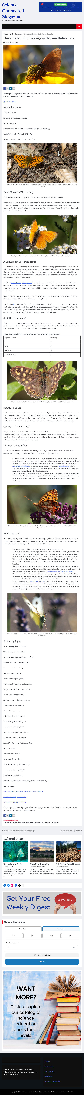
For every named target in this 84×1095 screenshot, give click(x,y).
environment (39, 822)
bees (14, 304)
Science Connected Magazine (13, 10)
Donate (42, 961)
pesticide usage (64, 466)
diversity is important (21, 283)
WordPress (71, 1092)
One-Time (23, 929)
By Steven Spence (9, 102)
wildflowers (55, 822)
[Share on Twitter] (7, 88)
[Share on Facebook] (4, 88)
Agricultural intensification (21, 466)
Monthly (61, 929)
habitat (47, 822)
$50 (70, 935)
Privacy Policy (49, 1071)
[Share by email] (13, 88)
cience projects (39, 581)
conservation (30, 822)
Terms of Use (49, 1066)
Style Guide (48, 1076)
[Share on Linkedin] (10, 88)
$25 (51, 935)
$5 (14, 935)
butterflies (21, 822)
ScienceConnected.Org (52, 1081)
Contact (47, 1061)
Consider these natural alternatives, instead (59, 571)
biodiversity (13, 822)
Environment (7, 820)
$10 (32, 935)
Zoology (15, 820)
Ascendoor (56, 1092)
